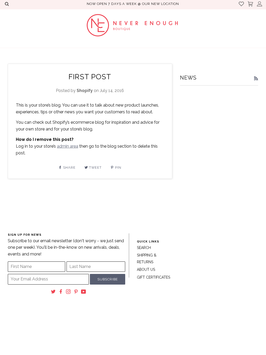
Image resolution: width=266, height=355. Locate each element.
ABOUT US (146, 269)
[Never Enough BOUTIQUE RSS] (256, 78)
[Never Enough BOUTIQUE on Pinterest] (76, 292)
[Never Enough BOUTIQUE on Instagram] (68, 292)
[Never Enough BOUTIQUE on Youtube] (83, 292)
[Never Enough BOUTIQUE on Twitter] (53, 292)
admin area (67, 146)
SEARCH (144, 248)
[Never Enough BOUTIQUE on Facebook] (60, 292)
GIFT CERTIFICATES (153, 277)
